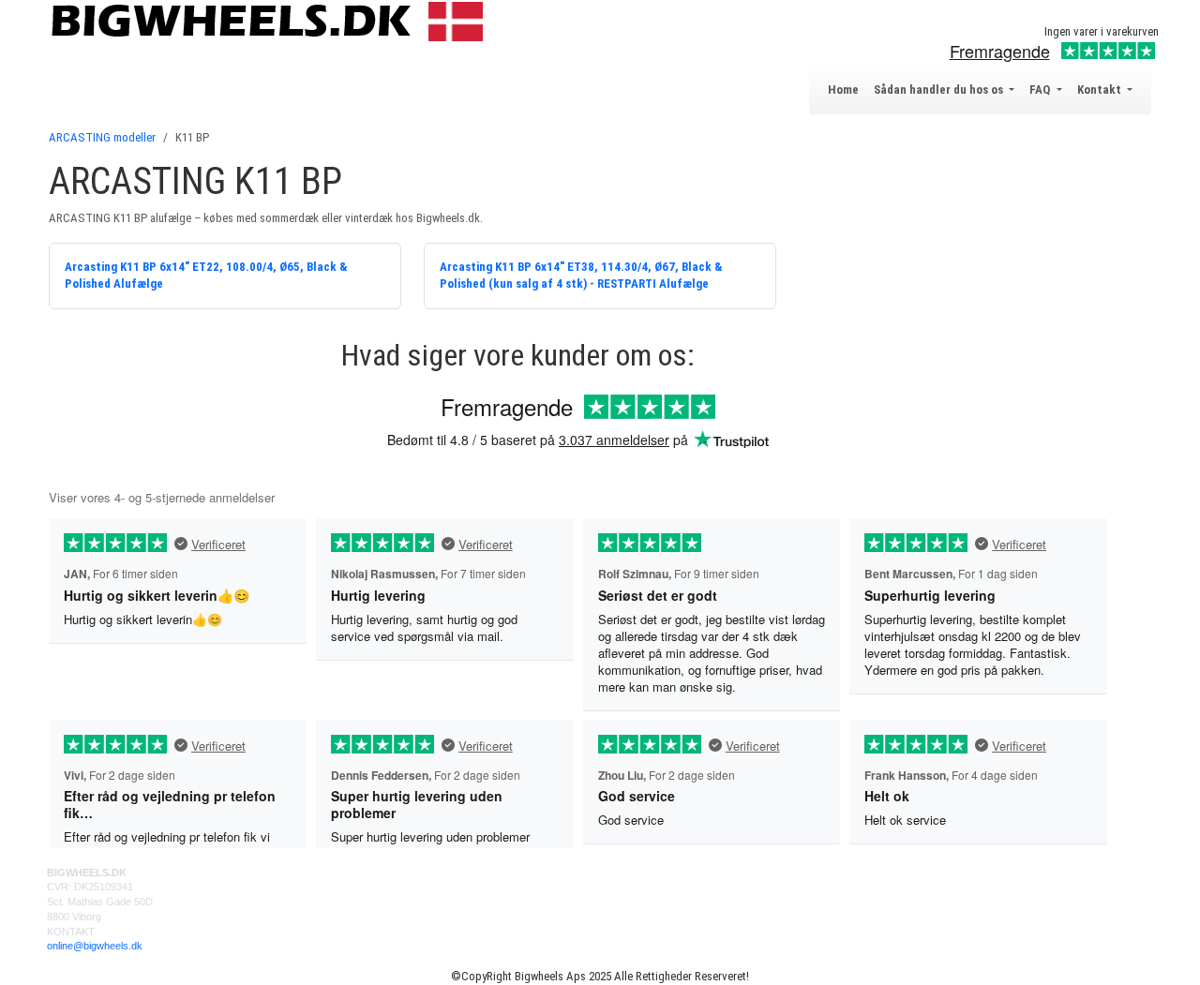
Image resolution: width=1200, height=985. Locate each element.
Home (843, 89)
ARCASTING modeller (102, 137)
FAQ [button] (1041, 89)
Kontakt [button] (1100, 89)
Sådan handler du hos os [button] (940, 89)
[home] (271, 20)
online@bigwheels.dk (94, 945)
